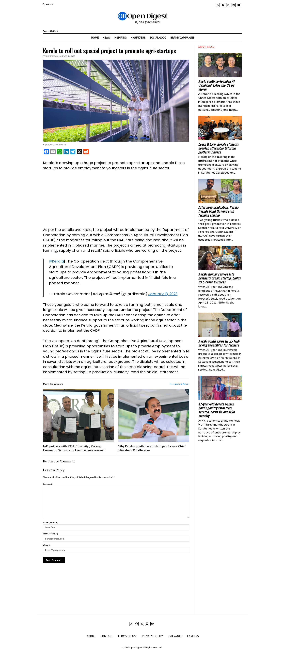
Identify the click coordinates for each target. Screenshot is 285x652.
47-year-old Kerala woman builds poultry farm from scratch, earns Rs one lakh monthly (216, 410)
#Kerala (56, 261)
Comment (47, 484)
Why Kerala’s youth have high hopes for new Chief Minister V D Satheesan (152, 448)
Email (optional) (50, 533)
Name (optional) (50, 522)
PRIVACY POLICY (152, 636)
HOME (95, 37)
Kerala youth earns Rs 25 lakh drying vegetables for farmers (218, 343)
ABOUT (91, 636)
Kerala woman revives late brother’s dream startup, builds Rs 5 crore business (219, 278)
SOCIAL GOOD (158, 37)
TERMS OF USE (127, 636)
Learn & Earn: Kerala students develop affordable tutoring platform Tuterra (218, 148)
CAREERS (193, 636)
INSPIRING (120, 37)
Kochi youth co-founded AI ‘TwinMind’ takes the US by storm (216, 85)
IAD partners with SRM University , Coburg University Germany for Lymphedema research (74, 448)
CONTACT (106, 636)
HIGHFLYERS (138, 37)
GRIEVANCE (175, 636)
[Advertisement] (116, 199)
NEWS (106, 37)
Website (46, 545)
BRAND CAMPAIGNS (182, 37)
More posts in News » (179, 384)
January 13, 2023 (162, 293)
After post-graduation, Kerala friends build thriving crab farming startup (218, 211)
